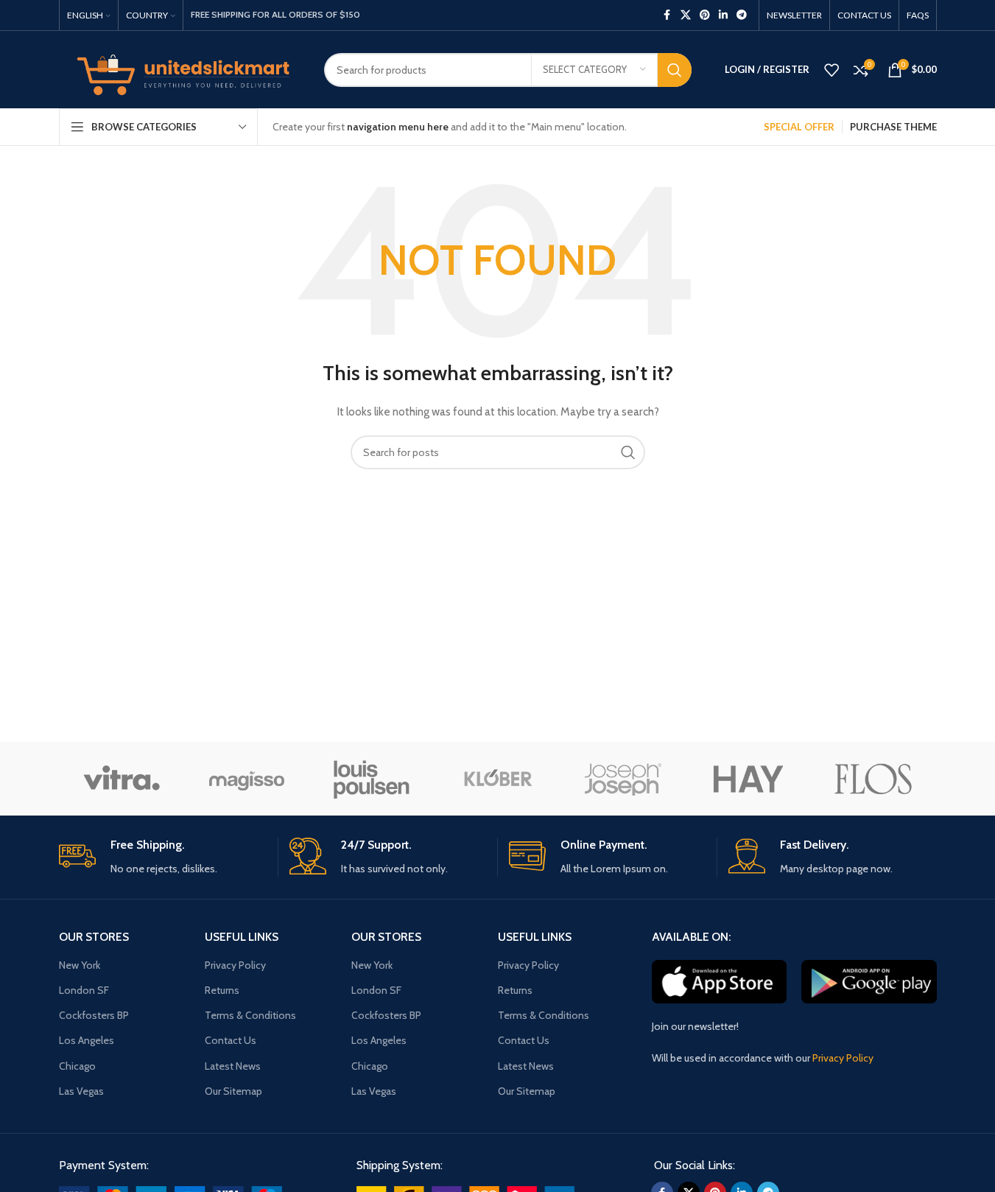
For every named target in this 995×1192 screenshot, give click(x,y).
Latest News (233, 1066)
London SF (84, 990)
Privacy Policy (235, 965)
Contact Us (230, 1040)
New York (79, 965)
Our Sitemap (233, 1091)
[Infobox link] (163, 857)
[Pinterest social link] (704, 15)
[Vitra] (121, 779)
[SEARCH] (675, 70)
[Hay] (748, 779)
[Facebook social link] (667, 15)
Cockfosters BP (94, 1015)
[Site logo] (180, 68)
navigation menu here (398, 126)
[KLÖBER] (497, 779)
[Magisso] (246, 779)
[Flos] (873, 779)
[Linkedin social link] (723, 15)
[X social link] (685, 15)
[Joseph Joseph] (623, 779)
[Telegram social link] (741, 15)
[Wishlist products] (831, 70)
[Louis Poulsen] (372, 779)
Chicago (77, 1066)
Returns (222, 990)
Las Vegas (81, 1091)
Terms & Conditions (250, 1015)
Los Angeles (86, 1040)
